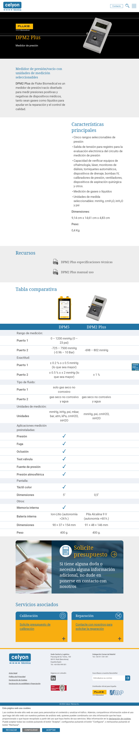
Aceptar (51, 730)
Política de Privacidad (17, 677)
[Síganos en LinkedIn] (53, 680)
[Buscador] (127, 6)
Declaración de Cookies (18, 680)
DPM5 (64, 326)
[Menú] (134, 6)
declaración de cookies (120, 718)
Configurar (31, 730)
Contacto (116, 6)
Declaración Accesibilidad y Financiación (24, 684)
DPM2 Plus (96, 326)
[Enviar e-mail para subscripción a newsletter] (127, 678)
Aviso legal (13, 673)
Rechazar (11, 730)
